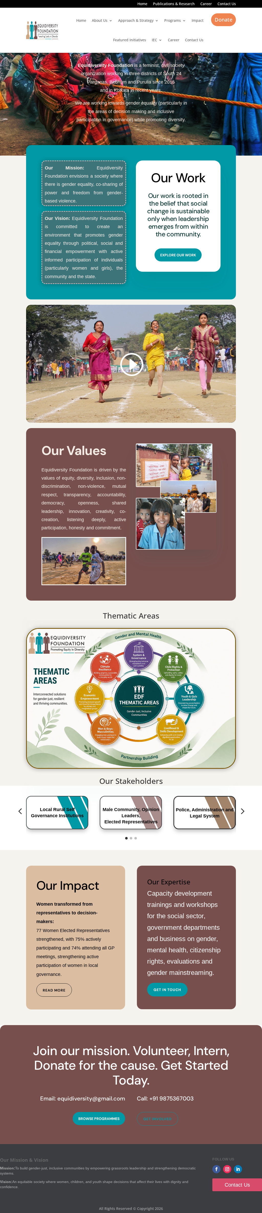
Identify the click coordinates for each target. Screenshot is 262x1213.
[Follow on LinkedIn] (238, 1169)
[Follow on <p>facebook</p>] (216, 1169)
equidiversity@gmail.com (91, 1098)
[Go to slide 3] (135, 838)
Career (206, 4)
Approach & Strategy (136, 20)
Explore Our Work (178, 255)
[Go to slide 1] (126, 838)
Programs (172, 20)
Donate (223, 19)
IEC (154, 39)
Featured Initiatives (129, 39)
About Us (99, 20)
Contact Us (226, 4)
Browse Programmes (98, 1118)
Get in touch (167, 989)
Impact (197, 20)
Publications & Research (174, 4)
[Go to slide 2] (131, 838)
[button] (20, 811)
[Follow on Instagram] (227, 1169)
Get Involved (157, 1119)
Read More (54, 990)
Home (142, 4)
